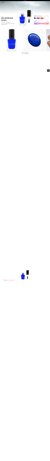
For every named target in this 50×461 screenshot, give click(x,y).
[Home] (3, 2)
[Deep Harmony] (38, 18)
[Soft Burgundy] (42, 18)
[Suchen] (47, 2)
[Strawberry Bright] (41, 18)
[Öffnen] (48, 2)
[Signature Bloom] (37, 18)
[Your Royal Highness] (34, 18)
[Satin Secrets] (40, 18)
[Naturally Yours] (36, 18)
